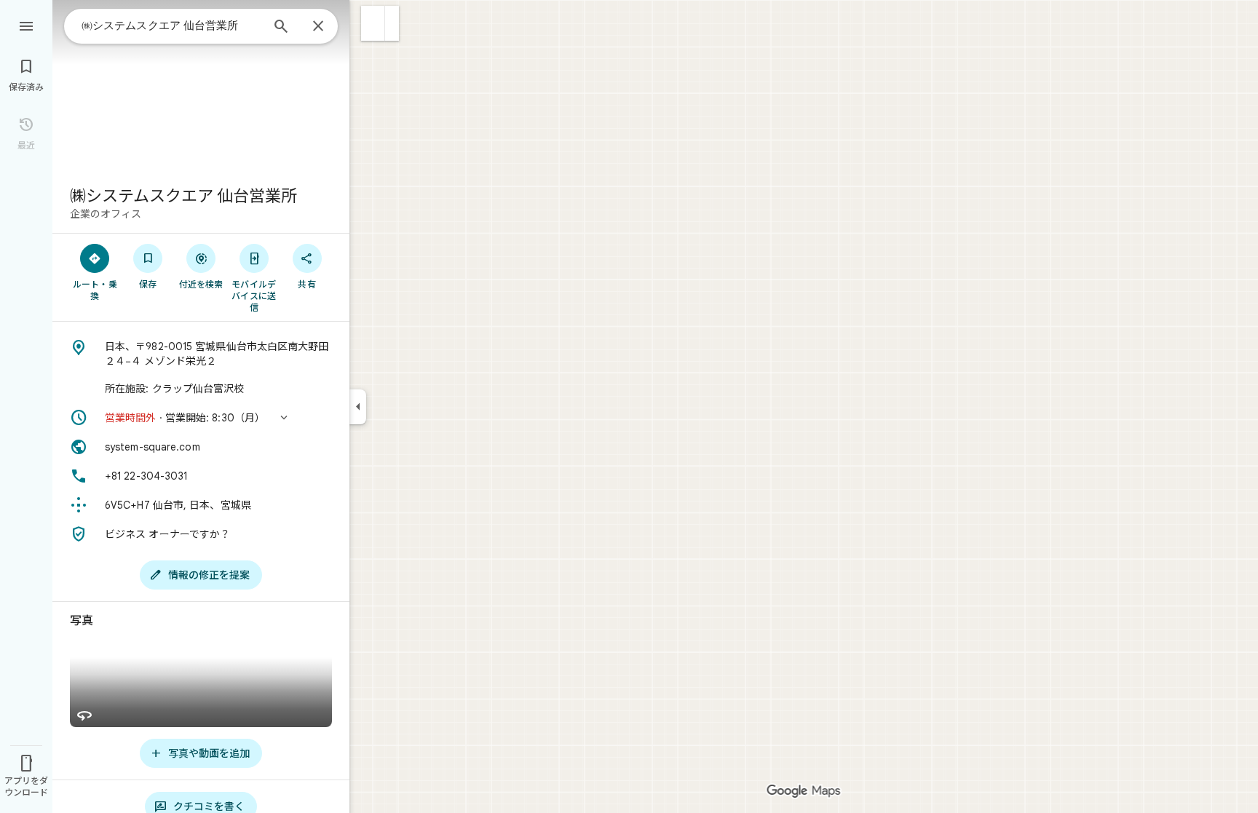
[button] (373, 23)
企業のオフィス (105, 214)
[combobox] (171, 25)
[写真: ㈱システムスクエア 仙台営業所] (200, 87)
